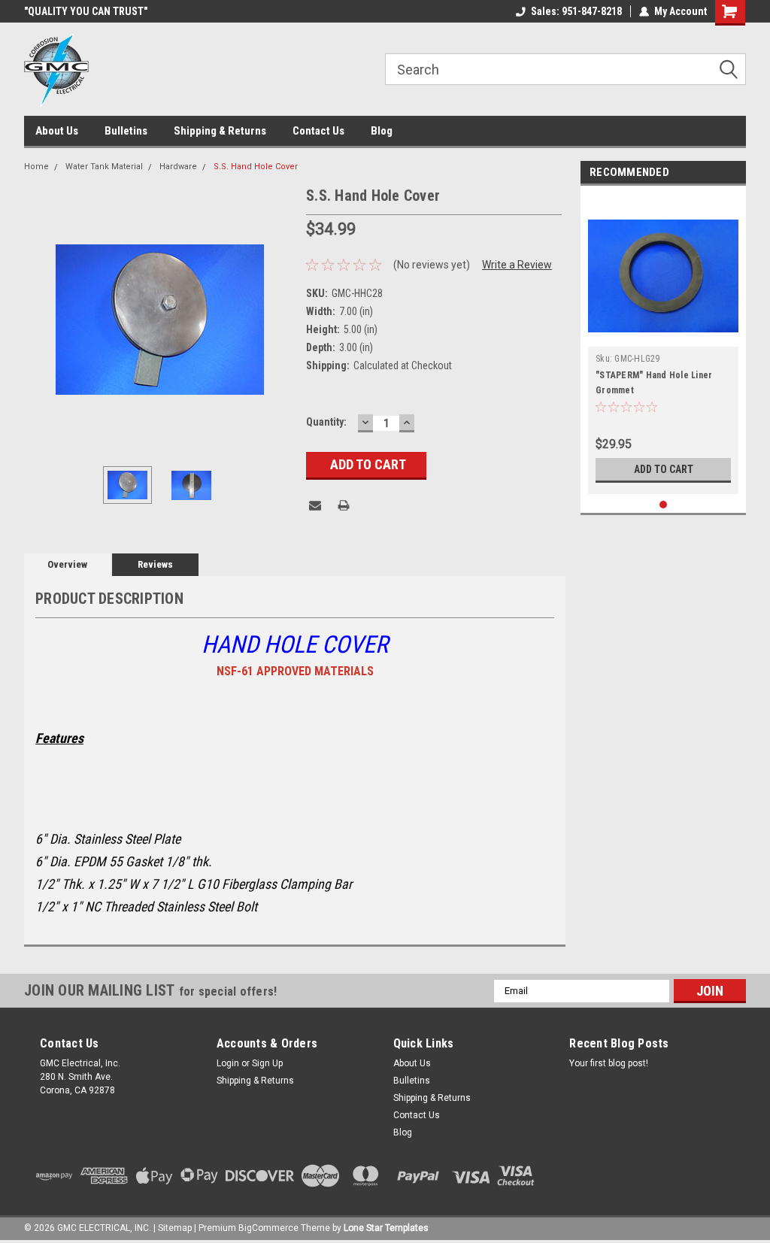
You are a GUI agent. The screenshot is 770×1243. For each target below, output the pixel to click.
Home (36, 166)
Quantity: (326, 422)
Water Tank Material (104, 166)
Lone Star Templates (386, 1228)
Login (228, 1063)
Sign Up (267, 1063)
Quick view (663, 335)
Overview (67, 564)
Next (280, 319)
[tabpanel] (663, 343)
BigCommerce (268, 1228)
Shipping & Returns (220, 131)
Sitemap (175, 1228)
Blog (382, 131)
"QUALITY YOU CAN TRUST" (85, 11)
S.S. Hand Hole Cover (256, 166)
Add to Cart (663, 469)
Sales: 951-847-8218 (576, 11)
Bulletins (126, 131)
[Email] (315, 505)
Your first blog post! (608, 1063)
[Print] (344, 505)
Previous (39, 319)
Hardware (178, 166)
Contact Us (318, 131)
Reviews (155, 564)
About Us (56, 131)
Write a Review (517, 265)
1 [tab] (663, 505)
